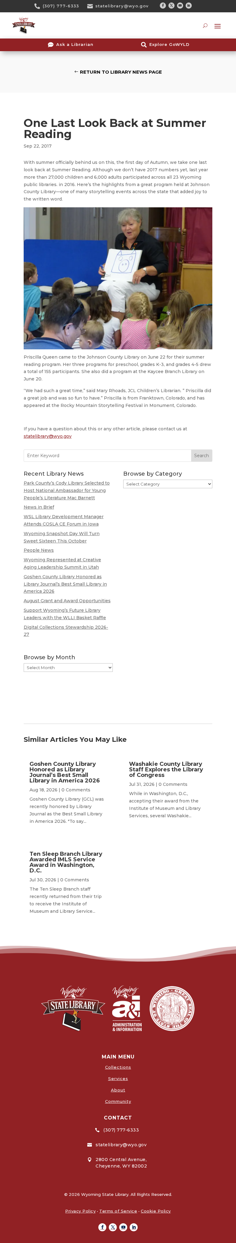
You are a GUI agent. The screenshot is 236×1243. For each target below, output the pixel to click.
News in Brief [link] (39, 507)
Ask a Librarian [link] (74, 44)
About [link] (118, 1089)
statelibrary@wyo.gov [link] (122, 5)
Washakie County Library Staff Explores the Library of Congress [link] (166, 769)
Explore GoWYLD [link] (169, 44)
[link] (39, 6)
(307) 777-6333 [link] (61, 5)
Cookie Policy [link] (156, 1210)
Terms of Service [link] (118, 1210)
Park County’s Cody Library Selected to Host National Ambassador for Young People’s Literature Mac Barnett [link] (67, 490)
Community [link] (118, 1101)
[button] (163, 5)
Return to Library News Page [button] (121, 72)
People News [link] (39, 550)
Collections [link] (118, 1067)
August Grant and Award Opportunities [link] (67, 600)
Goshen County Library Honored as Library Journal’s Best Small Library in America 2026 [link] (65, 584)
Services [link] (118, 1078)
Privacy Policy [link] (80, 1210)
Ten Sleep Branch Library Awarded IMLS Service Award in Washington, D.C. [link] (66, 862)
